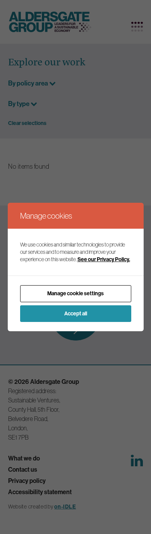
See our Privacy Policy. (103, 259)
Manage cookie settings (75, 293)
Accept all (75, 313)
